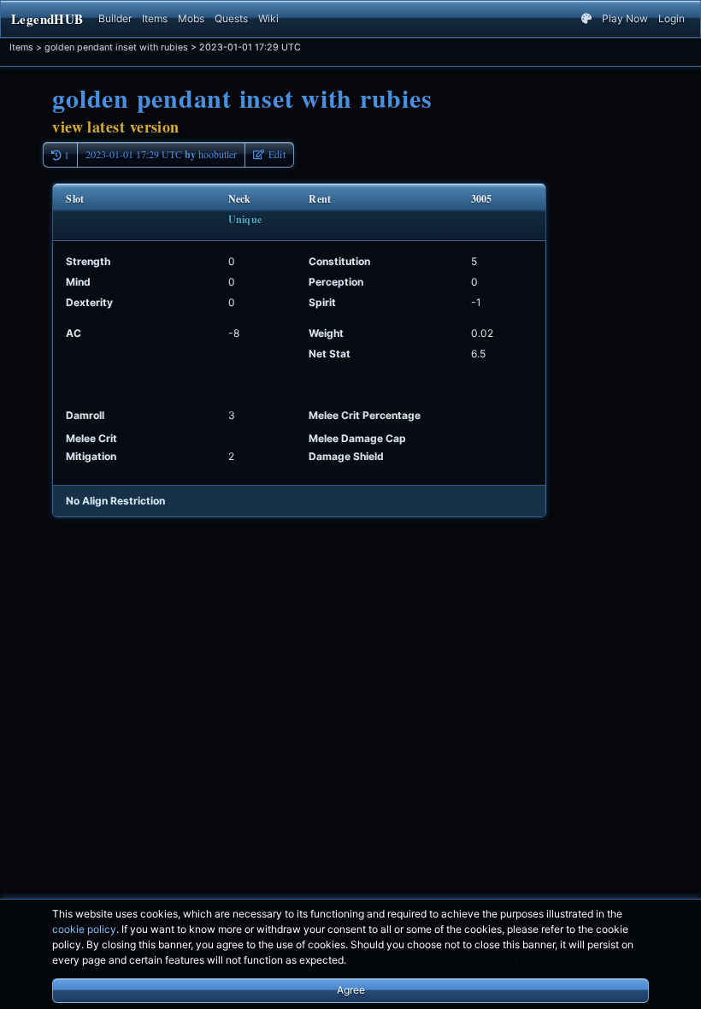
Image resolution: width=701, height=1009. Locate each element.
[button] (269, 155)
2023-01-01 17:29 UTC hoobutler (161, 154)
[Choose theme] (586, 19)
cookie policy (84, 929)
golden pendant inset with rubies (116, 47)
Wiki (268, 18)
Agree (351, 989)
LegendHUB (47, 18)
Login (671, 18)
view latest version (116, 126)
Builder (115, 18)
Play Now (625, 18)
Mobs (191, 18)
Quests (231, 18)
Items (155, 18)
